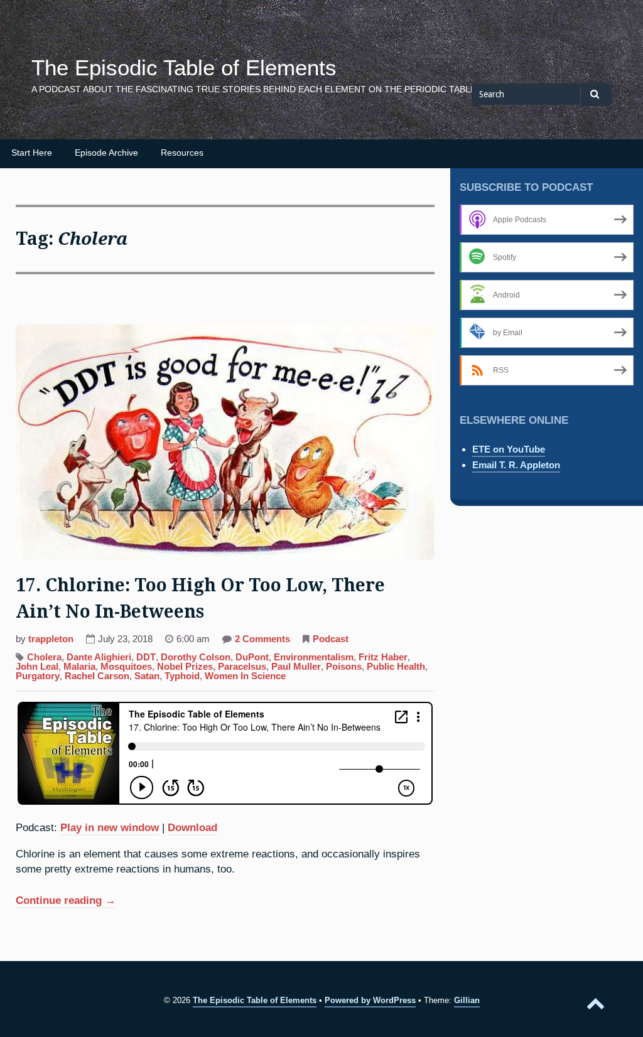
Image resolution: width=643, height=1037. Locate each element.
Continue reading (66, 901)
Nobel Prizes (185, 667)
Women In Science (245, 676)
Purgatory (38, 676)
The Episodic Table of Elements (184, 68)
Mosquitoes (126, 667)
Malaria (79, 667)
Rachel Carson (97, 676)
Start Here (31, 153)
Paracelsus (242, 667)
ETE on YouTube (508, 449)
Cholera (44, 657)
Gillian (467, 1000)
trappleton (50, 639)
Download (192, 827)
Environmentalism (314, 657)
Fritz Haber (383, 657)
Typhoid (182, 676)
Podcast (331, 639)
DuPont (252, 657)
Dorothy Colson (195, 657)
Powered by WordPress (370, 1000)
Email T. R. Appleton (516, 464)
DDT (146, 657)
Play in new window (109, 827)
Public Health (396, 667)
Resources (182, 153)
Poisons (344, 667)
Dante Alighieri (99, 657)
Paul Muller (296, 667)
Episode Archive (106, 153)
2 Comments (262, 640)
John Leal (37, 667)
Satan (146, 676)
